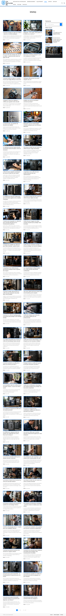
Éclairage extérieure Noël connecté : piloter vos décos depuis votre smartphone (57, 41)
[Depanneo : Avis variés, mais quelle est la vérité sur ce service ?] (33, 25)
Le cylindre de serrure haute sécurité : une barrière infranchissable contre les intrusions (12, 149)
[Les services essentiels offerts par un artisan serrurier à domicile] (12, 449)
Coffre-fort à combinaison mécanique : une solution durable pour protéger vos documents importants (32, 386)
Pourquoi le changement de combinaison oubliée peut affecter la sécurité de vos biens (31, 410)
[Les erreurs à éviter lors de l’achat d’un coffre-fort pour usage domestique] (33, 140)
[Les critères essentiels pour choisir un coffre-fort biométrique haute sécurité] (12, 332)
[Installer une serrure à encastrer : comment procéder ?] (33, 93)
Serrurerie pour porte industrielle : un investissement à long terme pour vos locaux (11, 575)
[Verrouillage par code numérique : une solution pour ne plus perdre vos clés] (33, 449)
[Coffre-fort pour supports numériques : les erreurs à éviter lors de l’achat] (12, 165)
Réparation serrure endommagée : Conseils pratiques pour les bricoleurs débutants (32, 125)
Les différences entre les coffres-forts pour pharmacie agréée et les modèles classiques (12, 198)
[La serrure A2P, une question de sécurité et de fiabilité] (12, 116)
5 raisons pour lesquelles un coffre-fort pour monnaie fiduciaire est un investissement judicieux (12, 223)
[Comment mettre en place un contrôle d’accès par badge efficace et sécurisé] (12, 71)
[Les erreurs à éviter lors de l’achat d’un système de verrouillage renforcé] (12, 496)
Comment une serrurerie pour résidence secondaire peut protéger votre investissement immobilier (32, 552)
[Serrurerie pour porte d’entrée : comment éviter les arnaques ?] (33, 590)
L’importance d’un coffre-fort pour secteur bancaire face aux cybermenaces (31, 173)
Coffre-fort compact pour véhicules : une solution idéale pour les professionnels (31, 316)
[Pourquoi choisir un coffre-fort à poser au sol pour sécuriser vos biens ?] (33, 356)
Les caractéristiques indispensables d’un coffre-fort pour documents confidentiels (31, 269)
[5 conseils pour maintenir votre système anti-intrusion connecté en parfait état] (33, 520)
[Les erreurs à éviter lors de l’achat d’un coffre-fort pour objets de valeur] (33, 189)
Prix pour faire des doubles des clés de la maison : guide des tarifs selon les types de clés (12, 56)
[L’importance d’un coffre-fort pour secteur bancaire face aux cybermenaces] (33, 165)
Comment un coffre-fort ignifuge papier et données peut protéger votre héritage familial (12, 316)
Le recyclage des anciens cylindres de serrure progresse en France (57, 33)
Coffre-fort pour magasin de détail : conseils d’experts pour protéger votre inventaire (32, 223)
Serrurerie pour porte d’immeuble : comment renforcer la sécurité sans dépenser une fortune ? (11, 599)
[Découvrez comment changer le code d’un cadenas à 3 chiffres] (33, 47)
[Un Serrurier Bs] (7, 3)
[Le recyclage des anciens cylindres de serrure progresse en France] (49, 32)
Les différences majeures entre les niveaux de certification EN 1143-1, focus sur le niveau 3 (11, 433)
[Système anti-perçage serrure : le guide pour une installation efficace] (12, 520)
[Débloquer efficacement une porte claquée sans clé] (33, 71)
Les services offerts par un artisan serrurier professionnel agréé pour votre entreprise (32, 433)
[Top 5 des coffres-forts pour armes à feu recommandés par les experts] (33, 284)
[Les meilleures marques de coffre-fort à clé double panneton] (12, 401)
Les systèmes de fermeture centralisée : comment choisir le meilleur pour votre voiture (32, 505)
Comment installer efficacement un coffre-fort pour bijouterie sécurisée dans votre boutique (11, 293)
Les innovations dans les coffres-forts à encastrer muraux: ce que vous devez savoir (12, 386)
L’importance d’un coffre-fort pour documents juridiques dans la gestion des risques (11, 269)
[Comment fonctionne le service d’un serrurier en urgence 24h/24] (12, 543)
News (54, 30)
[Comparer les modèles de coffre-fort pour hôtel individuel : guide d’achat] (12, 237)
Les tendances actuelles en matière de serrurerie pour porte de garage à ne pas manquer (32, 575)
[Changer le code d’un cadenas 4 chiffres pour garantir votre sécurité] (12, 93)
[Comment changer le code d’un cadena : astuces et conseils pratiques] (12, 25)
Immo (4, 39)
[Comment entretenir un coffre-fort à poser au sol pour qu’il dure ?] (12, 356)
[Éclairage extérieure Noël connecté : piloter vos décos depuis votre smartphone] (49, 40)
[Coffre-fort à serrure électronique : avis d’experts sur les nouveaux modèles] (33, 332)
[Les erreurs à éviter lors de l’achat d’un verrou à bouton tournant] (33, 473)
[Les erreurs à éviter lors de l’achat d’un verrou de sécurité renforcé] (12, 473)
